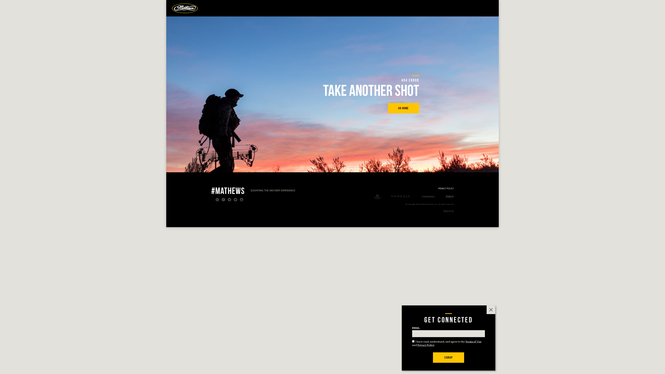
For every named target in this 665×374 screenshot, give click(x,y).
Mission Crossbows (377, 196)
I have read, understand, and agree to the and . (446, 343)
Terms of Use (473, 342)
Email (416, 328)
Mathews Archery (184, 8)
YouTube (241, 199)
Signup (448, 357)
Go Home (403, 108)
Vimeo (235, 199)
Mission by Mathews (428, 197)
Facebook (223, 199)
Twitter (229, 199)
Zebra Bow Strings (450, 196)
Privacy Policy (446, 188)
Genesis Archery (401, 197)
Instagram (217, 199)
